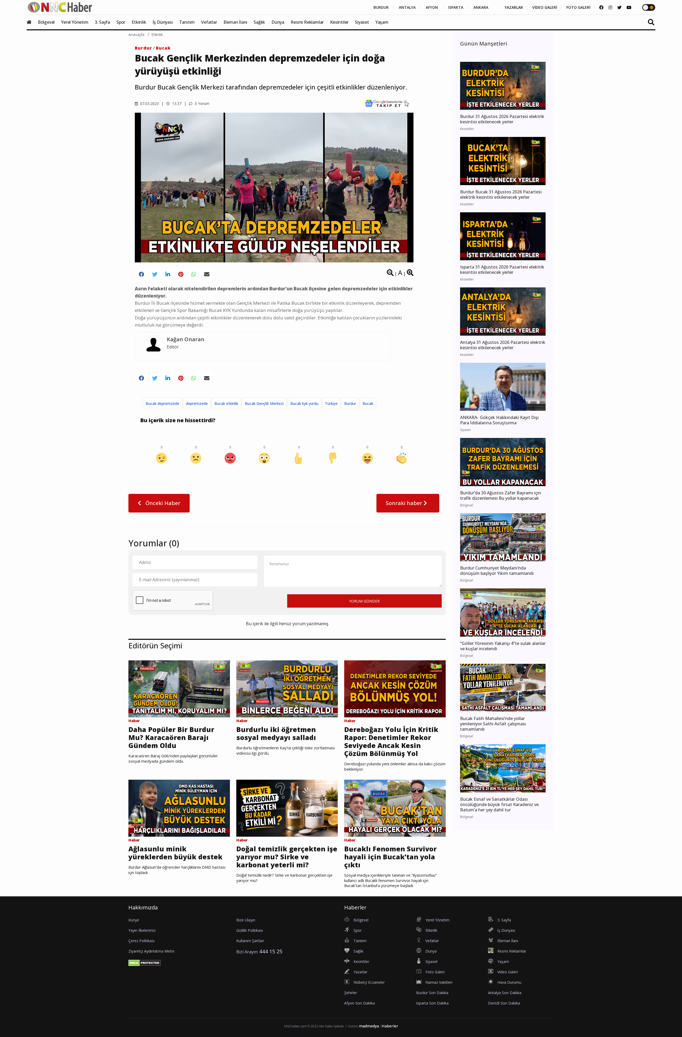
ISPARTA (455, 7)
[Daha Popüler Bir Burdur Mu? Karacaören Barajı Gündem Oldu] (179, 688)
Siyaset (362, 22)
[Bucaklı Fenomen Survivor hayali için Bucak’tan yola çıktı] (395, 808)
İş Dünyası (163, 22)
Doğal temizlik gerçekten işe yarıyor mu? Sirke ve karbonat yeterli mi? (286, 857)
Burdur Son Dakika (432, 992)
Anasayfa (136, 34)
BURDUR (381, 7)
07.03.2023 (149, 103)
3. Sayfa (102, 22)
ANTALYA (407, 7)
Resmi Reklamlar (307, 22)
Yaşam (381, 22)
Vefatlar (209, 22)
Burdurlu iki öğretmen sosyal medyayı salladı (276, 733)
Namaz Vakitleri (438, 982)
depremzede (197, 403)
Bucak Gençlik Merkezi (264, 403)
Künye (133, 919)
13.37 (176, 103)
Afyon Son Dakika (359, 1003)
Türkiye (331, 403)
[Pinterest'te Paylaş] (180, 274)
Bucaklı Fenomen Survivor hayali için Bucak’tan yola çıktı (390, 857)
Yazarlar (360, 971)
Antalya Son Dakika (504, 992)
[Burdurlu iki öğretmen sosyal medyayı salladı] (287, 688)
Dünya (277, 22)
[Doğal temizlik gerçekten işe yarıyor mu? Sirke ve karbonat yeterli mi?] (287, 808)
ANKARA (480, 7)
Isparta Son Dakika (432, 1003)
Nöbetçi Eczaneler (369, 982)
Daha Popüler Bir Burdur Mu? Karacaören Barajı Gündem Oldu (171, 737)
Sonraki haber (405, 503)
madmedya (369, 1025)
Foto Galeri (435, 971)
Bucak (163, 48)
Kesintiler (339, 22)
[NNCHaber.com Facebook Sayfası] (601, 7)
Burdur (143, 48)
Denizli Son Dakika (504, 1003)
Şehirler (350, 992)
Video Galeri (507, 971)
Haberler (389, 1025)
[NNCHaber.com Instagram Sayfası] (610, 7)
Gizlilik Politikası (249, 930)
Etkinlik (139, 22)
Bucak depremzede (162, 403)
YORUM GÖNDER (364, 601)
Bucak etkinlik (226, 403)
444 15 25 (270, 951)
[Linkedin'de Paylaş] (167, 274)
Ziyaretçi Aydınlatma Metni (151, 951)
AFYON (432, 7)
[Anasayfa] (32, 22)
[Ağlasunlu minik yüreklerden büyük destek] (179, 808)
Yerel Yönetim (74, 22)
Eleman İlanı (235, 22)
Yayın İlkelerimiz (142, 930)
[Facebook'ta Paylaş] (141, 274)
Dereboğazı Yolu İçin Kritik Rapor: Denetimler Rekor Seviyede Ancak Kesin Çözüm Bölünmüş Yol (391, 741)
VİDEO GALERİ (544, 7)
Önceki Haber (162, 503)
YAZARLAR (514, 7)
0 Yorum (201, 103)
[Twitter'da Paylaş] (154, 274)
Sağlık (259, 22)
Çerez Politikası (141, 940)
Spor (120, 22)
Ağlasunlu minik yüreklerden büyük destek (175, 853)
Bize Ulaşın (245, 919)
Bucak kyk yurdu (304, 403)
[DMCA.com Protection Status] (144, 962)
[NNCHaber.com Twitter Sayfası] (619, 7)
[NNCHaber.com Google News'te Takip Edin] (386, 103)
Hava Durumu (509, 982)
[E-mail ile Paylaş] (206, 274)
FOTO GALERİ (578, 7)
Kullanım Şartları (250, 940)
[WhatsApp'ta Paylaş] (193, 274)
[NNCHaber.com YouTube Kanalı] (629, 7)
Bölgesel (46, 22)
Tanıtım (187, 22)
